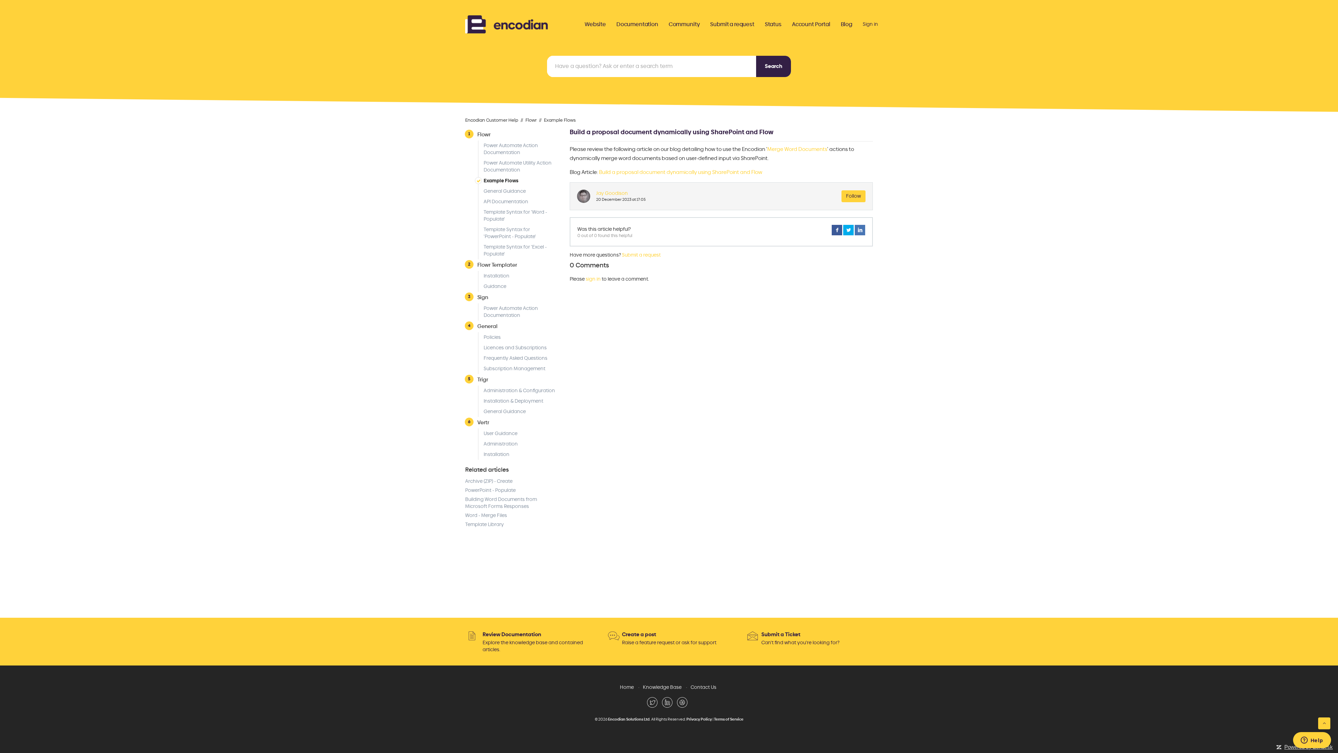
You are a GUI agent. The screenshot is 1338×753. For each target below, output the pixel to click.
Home (627, 687)
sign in (593, 279)
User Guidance (500, 433)
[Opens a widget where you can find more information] (1312, 741)
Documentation (637, 24)
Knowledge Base (662, 687)
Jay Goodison (612, 193)
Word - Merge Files (486, 515)
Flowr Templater (497, 264)
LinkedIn (860, 230)
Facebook (837, 230)
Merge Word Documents (797, 149)
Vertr (483, 422)
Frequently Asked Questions (515, 358)
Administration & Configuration (519, 391)
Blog (846, 24)
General (487, 326)
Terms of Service (729, 719)
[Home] (506, 23)
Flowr (531, 120)
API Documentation (506, 202)
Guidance (495, 286)
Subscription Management (514, 369)
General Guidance (505, 191)
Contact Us (703, 687)
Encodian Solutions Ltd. (629, 719)
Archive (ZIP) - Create (489, 481)
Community (684, 24)
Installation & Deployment (513, 401)
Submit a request (732, 24)
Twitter (848, 230)
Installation (496, 276)
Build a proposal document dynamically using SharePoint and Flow (680, 172)
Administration (501, 444)
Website (595, 24)
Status (773, 24)
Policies (492, 337)
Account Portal (811, 24)
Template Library (484, 524)
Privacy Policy (699, 719)
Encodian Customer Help (491, 120)
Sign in (870, 24)
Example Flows (560, 120)
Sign (482, 297)
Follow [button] (853, 196)
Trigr (482, 379)
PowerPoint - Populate (490, 490)
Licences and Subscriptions (515, 348)
